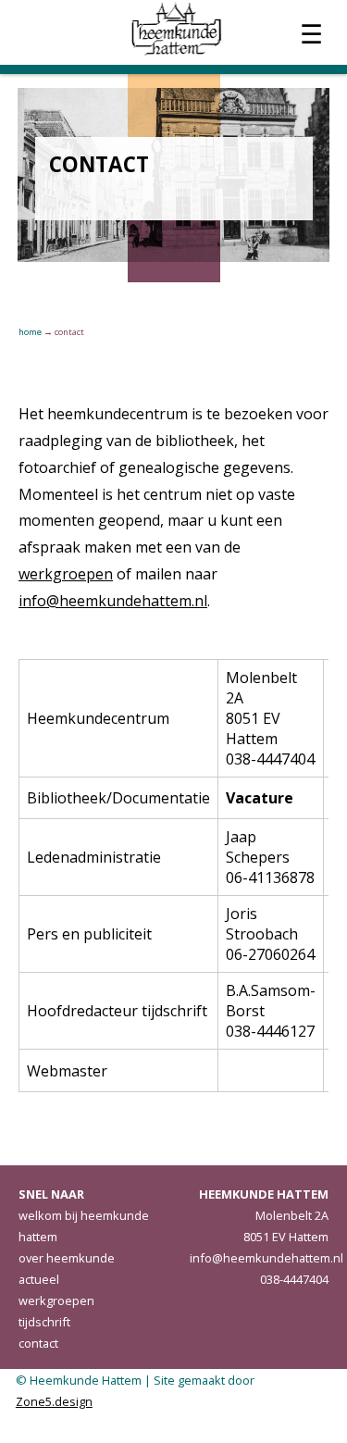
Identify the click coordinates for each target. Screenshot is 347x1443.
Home (30, 332)
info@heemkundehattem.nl (113, 601)
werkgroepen (66, 574)
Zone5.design (54, 1401)
